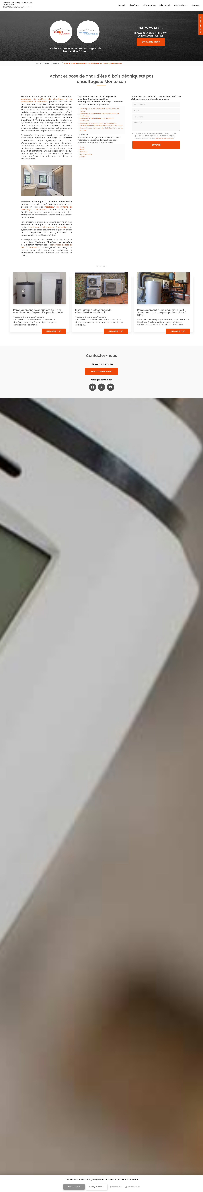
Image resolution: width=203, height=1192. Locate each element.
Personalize (117, 1187)
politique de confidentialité (164, 138)
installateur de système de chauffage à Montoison (46, 208)
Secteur (47, 63)
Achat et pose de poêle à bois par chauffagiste (98, 123)
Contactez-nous (151, 42)
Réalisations (180, 5)
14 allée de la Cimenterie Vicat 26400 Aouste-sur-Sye (151, 34)
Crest (82, 147)
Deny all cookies (97, 1187)
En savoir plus (53, 331)
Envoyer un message (101, 371)
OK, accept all (75, 1187)
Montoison (57, 63)
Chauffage (134, 5)
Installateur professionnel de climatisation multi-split (93, 311)
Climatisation (149, 5)
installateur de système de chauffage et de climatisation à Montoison (46, 100)
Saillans (82, 157)
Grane (82, 149)
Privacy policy (133, 1187)
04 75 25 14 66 (151, 28)
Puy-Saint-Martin (86, 154)
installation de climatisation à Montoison (48, 227)
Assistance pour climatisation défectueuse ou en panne (101, 126)
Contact (195, 5)
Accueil (121, 5)
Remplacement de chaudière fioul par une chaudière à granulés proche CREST (38, 311)
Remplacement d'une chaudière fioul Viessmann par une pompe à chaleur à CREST (161, 312)
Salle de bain (165, 5)
